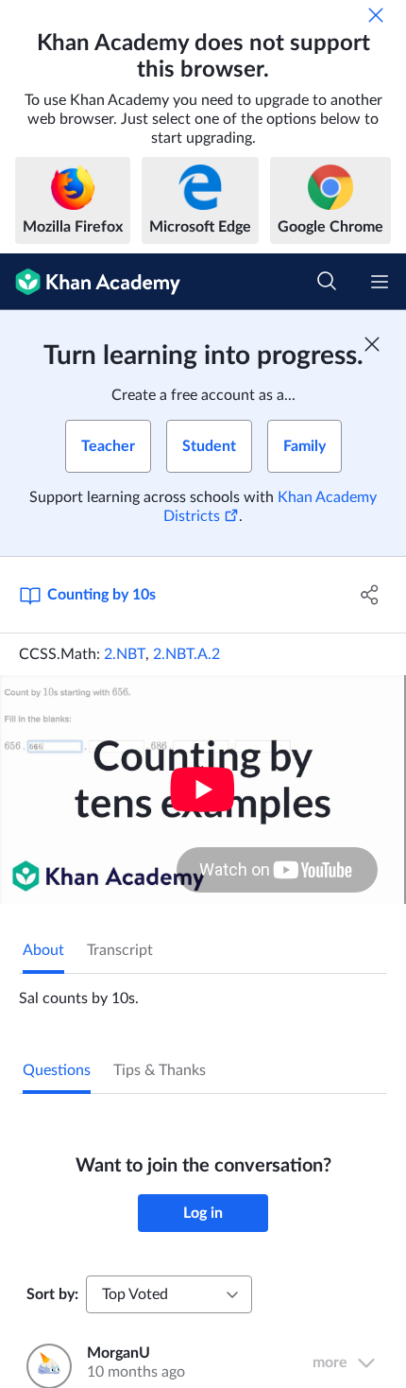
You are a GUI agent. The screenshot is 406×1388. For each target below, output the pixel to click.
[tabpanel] (203, 991)
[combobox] (169, 1294)
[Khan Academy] (90, 281)
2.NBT (124, 654)
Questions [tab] (57, 1070)
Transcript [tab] (120, 950)
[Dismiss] (376, 15)
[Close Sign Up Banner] (372, 344)
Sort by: (52, 1294)
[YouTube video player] (203, 789)
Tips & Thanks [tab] (159, 1070)
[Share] (370, 595)
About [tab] (43, 950)
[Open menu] (379, 281)
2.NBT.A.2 (186, 654)
